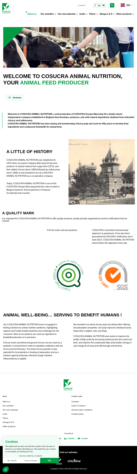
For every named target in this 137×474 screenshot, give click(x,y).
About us (32, 14)
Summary (17, 97)
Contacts (81, 5)
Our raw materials (66, 14)
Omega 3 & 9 (106, 14)
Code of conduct (78, 406)
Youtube (84, 438)
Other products (124, 14)
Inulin (82, 14)
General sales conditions (81, 410)
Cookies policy (77, 414)
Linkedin (71, 438)
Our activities (47, 14)
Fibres (92, 14)
